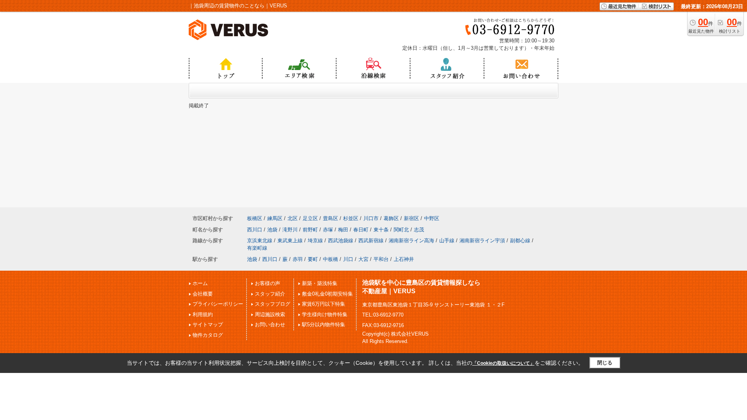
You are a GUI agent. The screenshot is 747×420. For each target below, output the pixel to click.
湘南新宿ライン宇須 (482, 240)
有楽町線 (257, 248)
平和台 (381, 259)
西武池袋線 (340, 240)
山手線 (446, 240)
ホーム (200, 283)
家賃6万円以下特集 (323, 304)
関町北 (401, 230)
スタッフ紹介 (270, 294)
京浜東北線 (259, 240)
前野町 (310, 230)
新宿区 (411, 218)
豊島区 (330, 218)
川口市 (371, 218)
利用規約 (203, 314)
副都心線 (520, 240)
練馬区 (274, 218)
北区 (293, 218)
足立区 (310, 218)
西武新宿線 (371, 240)
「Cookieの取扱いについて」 (503, 363)
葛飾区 (391, 218)
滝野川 (290, 230)
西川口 (254, 230)
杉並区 (350, 218)
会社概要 (203, 294)
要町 (313, 259)
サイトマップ (208, 324)
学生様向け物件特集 (324, 314)
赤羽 (298, 259)
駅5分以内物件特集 (323, 324)
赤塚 (328, 230)
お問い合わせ (270, 324)
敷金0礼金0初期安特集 (327, 294)
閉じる (604, 363)
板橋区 (254, 218)
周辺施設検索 (270, 314)
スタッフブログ (272, 304)
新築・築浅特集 (319, 283)
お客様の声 (267, 283)
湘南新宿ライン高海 (411, 240)
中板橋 (330, 259)
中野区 (431, 218)
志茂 (419, 230)
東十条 (381, 230)
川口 (348, 259)
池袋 (272, 230)
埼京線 (315, 240)
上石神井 (404, 259)
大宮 (363, 259)
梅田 (343, 230)
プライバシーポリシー (218, 304)
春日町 (360, 230)
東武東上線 (290, 240)
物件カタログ (208, 335)
